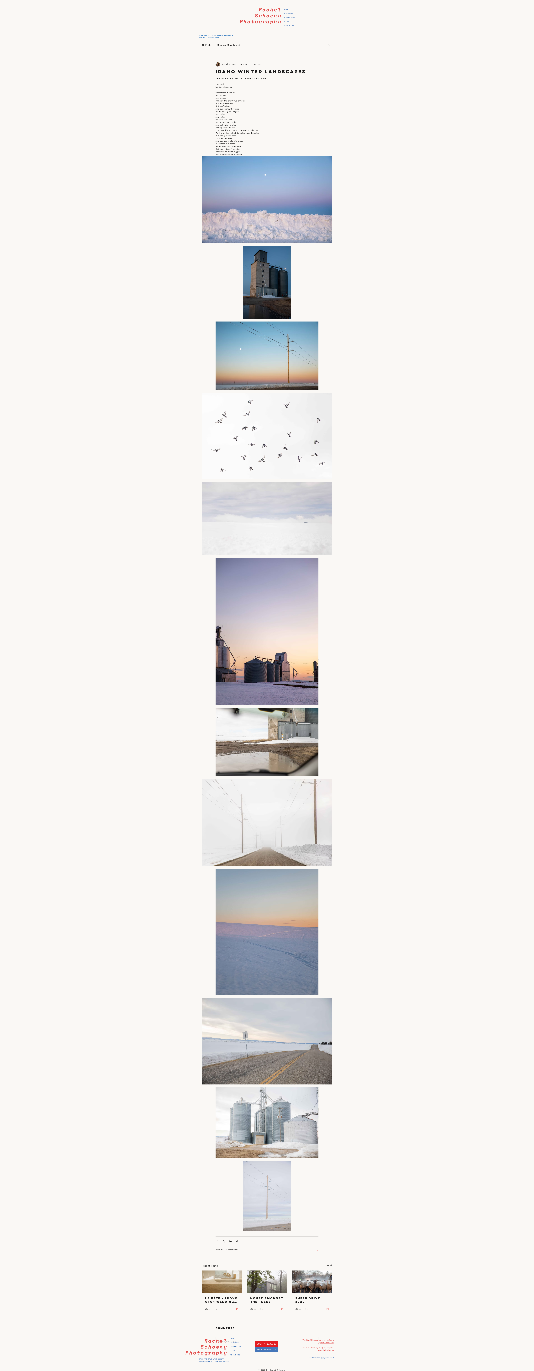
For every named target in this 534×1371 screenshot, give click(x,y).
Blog (286, 21)
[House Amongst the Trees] (267, 1281)
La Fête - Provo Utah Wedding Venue (221, 1299)
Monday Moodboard (228, 45)
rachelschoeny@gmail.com (321, 1357)
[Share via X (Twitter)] (223, 1241)
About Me (289, 25)
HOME (286, 9)
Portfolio (290, 17)
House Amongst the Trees (266, 1299)
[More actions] (316, 64)
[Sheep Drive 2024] (312, 1281)
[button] (328, 45)
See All (329, 1265)
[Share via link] (237, 1241)
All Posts (206, 45)
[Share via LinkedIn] (230, 1241)
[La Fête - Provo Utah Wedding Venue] (222, 1281)
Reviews (288, 13)
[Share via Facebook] (217, 1241)
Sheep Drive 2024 (307, 1299)
